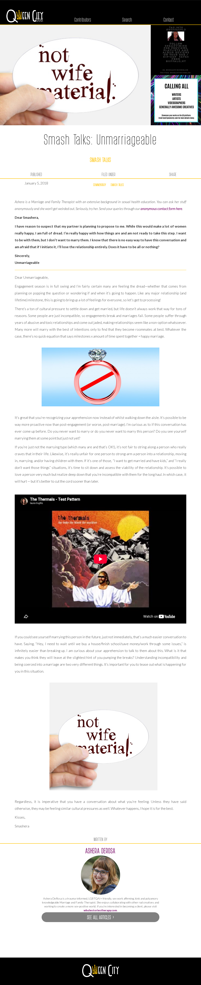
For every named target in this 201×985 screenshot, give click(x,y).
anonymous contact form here (161, 209)
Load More (100, 948)
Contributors (82, 19)
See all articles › (100, 917)
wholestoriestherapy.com (100, 910)
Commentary (99, 184)
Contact (169, 19)
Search (127, 19)
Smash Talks (100, 159)
